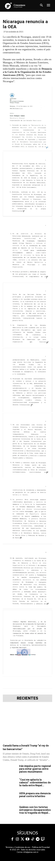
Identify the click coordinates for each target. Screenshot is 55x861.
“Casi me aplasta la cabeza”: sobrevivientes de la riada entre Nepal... (35, 782)
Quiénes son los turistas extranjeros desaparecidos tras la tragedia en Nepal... (35, 810)
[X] (21, 682)
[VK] (40, 682)
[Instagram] (17, 839)
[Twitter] (22, 839)
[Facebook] (14, 682)
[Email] (47, 682)
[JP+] (15, 5)
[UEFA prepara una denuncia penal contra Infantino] (10, 797)
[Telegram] (27, 682)
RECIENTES (27, 698)
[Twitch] (43, 839)
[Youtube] (27, 839)
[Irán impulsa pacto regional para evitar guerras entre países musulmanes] (10, 770)
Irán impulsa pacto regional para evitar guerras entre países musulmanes (35, 768)
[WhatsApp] (34, 682)
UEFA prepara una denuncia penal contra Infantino (35, 795)
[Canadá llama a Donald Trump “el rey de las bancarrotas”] (27, 724)
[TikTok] (32, 839)
